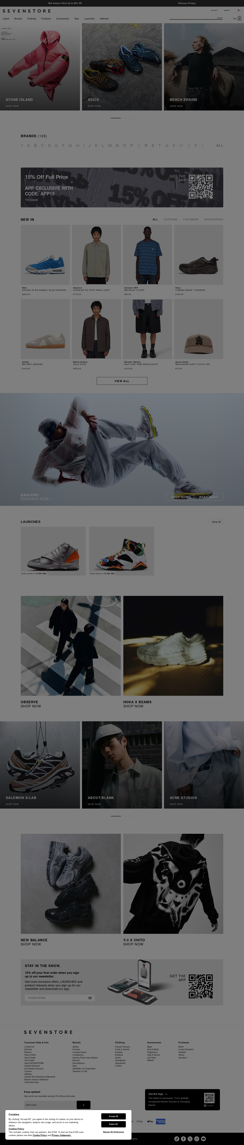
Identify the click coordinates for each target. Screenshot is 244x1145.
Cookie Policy (40, 1135)
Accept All (113, 1116)
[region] (68, 1125)
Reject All (113, 1124)
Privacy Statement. (61, 1135)
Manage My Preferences (113, 1132)
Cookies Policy (16, 1129)
